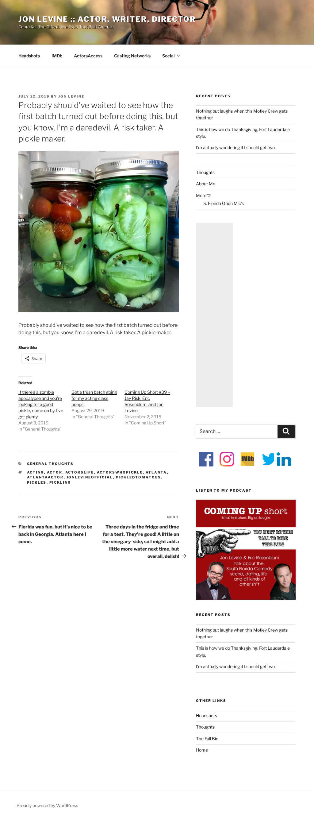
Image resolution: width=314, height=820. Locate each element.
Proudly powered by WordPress (47, 805)
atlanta (156, 472)
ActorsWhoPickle (120, 472)
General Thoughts (50, 464)
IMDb (57, 55)
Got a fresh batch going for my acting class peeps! (94, 398)
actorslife (79, 472)
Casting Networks (132, 55)
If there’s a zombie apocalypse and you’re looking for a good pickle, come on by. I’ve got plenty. (40, 404)
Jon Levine (71, 96)
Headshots (29, 55)
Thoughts (205, 172)
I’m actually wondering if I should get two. (236, 147)
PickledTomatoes (138, 477)
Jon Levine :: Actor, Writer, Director (107, 19)
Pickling (60, 482)
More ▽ (203, 195)
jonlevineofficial (90, 477)
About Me (205, 183)
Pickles (37, 482)
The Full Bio (207, 738)
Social (168, 55)
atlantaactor (45, 477)
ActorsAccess (88, 55)
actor (55, 472)
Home (202, 749)
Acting (35, 472)
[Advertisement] (214, 315)
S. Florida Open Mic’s (223, 203)
